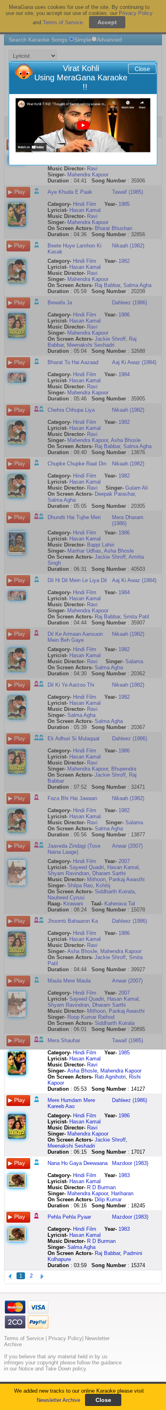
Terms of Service (24, 1338)
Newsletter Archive (58, 1400)
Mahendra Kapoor (120, 1071)
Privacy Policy (65, 1338)
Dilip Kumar (108, 1199)
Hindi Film (84, 1053)
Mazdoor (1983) (130, 1163)
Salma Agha (81, 1247)
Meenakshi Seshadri (71, 1146)
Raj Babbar (107, 1253)
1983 (124, 1175)
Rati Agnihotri (110, 1077)
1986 (124, 1115)
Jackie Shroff (110, 1140)
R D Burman (101, 1187)
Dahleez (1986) (129, 1100)
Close (142, 68)
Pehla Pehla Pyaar (69, 1217)
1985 (124, 1053)
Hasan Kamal (85, 1059)
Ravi (92, 1065)
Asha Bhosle (82, 1071)
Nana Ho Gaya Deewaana (78, 1163)
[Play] (83, 125)
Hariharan (122, 1193)
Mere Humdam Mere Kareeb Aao (71, 1103)
